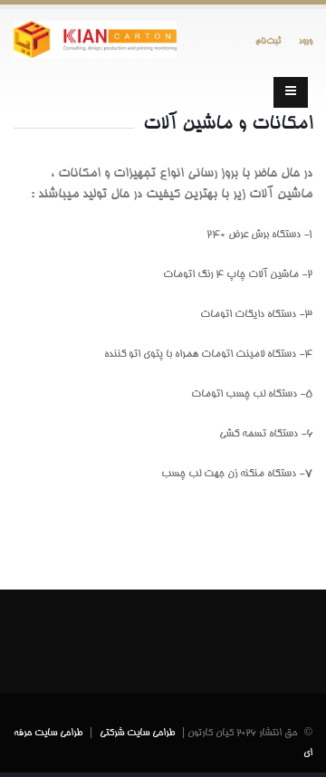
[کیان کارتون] (95, 44)
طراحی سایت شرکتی (137, 733)
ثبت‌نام (268, 41)
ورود (305, 41)
